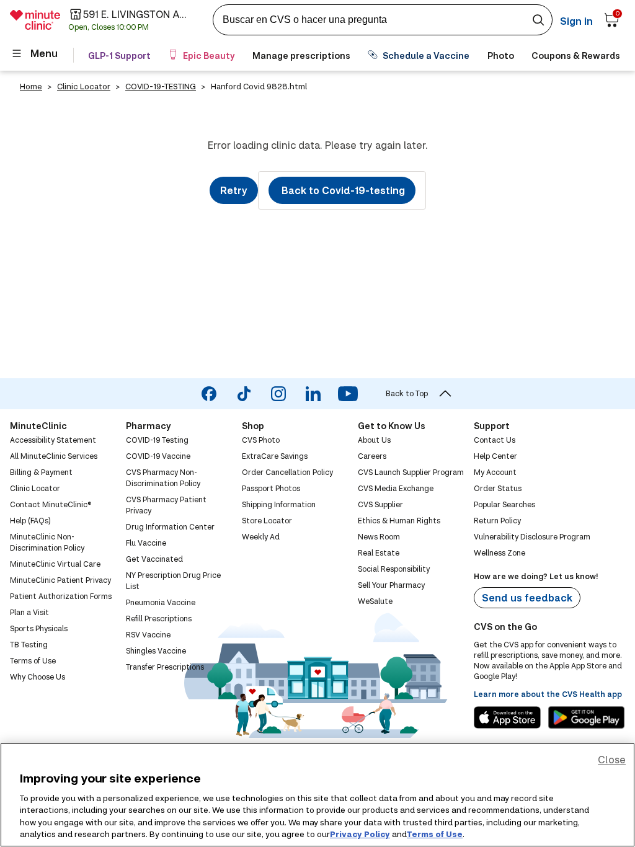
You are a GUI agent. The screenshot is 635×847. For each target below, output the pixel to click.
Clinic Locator (83, 86)
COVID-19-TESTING (160, 86)
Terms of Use (435, 834)
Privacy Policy (360, 834)
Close (612, 759)
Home (31, 86)
